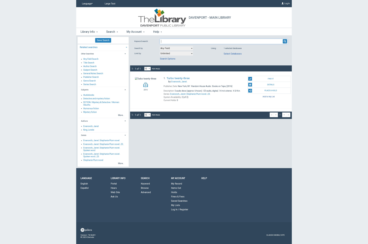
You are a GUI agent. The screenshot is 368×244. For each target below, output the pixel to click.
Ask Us (114, 196)
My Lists (175, 205)
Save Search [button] (103, 40)
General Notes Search (93, 73)
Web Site (115, 192)
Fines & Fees (177, 196)
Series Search (89, 84)
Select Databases (233, 53)
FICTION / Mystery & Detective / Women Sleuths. (101, 103)
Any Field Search (90, 59)
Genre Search (89, 81)
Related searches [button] (88, 47)
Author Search (90, 66)
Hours (114, 188)
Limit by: (138, 53)
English (84, 183)
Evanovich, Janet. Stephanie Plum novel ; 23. (103, 144)
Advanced (146, 192)
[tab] (103, 47)
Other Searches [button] (87, 54)
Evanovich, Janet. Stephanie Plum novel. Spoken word (101, 149)
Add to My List (269, 97)
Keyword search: (141, 41)
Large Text (110, 3)
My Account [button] (134, 31)
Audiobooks (88, 95)
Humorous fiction (91, 108)
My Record (176, 183)
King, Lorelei (88, 130)
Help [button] (156, 31)
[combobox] (176, 48)
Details (270, 84)
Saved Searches (179, 201)
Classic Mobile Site (275, 235)
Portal (114, 183)
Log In (287, 3)
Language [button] (86, 178)
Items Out (176, 188)
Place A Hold (270, 90)
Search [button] (111, 31)
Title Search (88, 63)
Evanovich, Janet (91, 126)
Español (84, 188)
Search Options (167, 58)
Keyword (145, 183)
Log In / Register (179, 209)
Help (204, 178)
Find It (271, 79)
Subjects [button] (84, 90)
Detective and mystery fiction (96, 99)
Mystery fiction (90, 112)
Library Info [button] (88, 31)
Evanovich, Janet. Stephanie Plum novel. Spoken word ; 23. (101, 155)
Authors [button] (84, 121)
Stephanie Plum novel (93, 160)
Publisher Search (91, 77)
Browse (145, 188)
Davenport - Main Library (210, 17)
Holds (174, 192)
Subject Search (90, 70)
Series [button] (83, 135)
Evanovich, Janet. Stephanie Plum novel (101, 140)
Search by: (138, 48)
